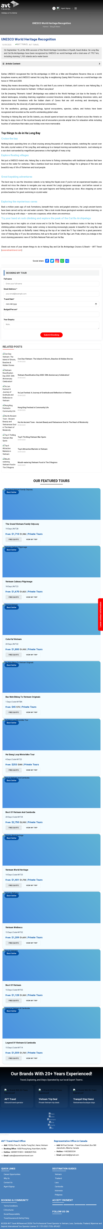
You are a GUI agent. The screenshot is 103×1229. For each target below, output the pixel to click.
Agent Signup (65, 8)
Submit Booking (51, 335)
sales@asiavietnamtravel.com (21, 1156)
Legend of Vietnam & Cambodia (21, 1043)
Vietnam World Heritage (17, 870)
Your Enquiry (9, 320)
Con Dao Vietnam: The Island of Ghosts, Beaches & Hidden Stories (45, 359)
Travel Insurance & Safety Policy (16, 1218)
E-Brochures (9, 1210)
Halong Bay (6, 85)
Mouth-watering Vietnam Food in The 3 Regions (37, 462)
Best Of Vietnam (13, 985)
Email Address (10, 289)
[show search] (54, 8)
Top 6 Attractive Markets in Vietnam (32, 449)
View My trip (31, 539)
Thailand (58, 1178)
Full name (8, 279)
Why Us (7, 1178)
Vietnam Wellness (14, 927)
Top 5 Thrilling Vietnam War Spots (32, 437)
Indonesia (59, 1191)
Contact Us (8, 1183)
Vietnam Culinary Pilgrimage (19, 581)
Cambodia (59, 1187)
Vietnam (58, 1174)
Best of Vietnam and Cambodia (20, 812)
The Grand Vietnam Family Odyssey (22, 524)
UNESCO (26, 77)
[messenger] (99, 1217)
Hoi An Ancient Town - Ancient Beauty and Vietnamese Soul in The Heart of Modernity (53, 422)
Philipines (58, 1195)
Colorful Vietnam (14, 639)
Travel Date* (9, 299)
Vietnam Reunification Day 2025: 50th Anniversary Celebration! (43, 375)
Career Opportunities (12, 1174)
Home (45, 27)
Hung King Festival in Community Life (33, 407)
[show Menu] (75, 8)
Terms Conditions (11, 1206)
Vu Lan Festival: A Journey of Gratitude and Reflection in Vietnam (44, 393)
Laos (57, 1183)
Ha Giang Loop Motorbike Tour (20, 754)
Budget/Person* (10, 309)
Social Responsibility (12, 1214)
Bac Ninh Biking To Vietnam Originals (23, 697)
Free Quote (14, 539)
